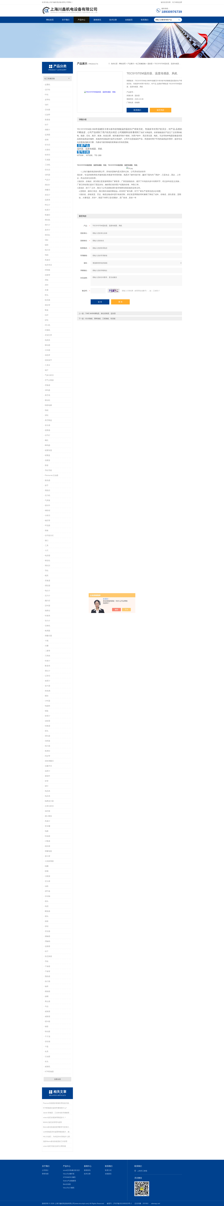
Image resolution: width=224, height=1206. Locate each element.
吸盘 (46, 310)
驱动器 (47, 345)
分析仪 (47, 515)
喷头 (46, 295)
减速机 (47, 1066)
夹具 (46, 1051)
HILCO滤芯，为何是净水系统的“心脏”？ (57, 1136)
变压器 (47, 931)
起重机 (47, 85)
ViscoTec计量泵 (68, 1188)
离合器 (47, 1001)
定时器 (47, 606)
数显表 (47, 666)
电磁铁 (47, 706)
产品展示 (131, 64)
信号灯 (47, 435)
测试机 (47, 220)
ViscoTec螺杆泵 (68, 1174)
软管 (46, 781)
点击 (69, 78)
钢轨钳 (47, 510)
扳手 (46, 485)
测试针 (47, 185)
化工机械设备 (49, 78)
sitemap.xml (155, 1203)
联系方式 (108, 1170)
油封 (46, 105)
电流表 (47, 791)
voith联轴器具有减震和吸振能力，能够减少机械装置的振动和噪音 (57, 1132)
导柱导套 (48, 470)
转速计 (47, 661)
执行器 (47, 981)
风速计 (47, 821)
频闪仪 (47, 601)
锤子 (46, 370)
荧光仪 (47, 170)
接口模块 (48, 816)
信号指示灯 (49, 535)
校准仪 (47, 155)
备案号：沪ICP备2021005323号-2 (119, 1203)
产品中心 (81, 20)
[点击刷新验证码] (113, 291)
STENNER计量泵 (69, 1177)
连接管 (47, 275)
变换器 (47, 385)
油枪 (46, 886)
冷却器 (47, 350)
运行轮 (47, 90)
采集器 (47, 581)
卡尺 (46, 550)
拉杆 (46, 315)
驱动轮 (47, 400)
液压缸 (47, 235)
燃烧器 (47, 991)
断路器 (47, 911)
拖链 (46, 410)
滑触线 (47, 941)
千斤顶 (47, 1036)
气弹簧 (47, 500)
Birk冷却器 (67, 1184)
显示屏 (47, 856)
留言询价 (160, 110)
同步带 (47, 756)
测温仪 (47, 490)
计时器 (47, 701)
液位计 (47, 671)
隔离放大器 (49, 801)
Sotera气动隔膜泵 (69, 1181)
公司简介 (45, 1170)
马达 (46, 1006)
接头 (46, 901)
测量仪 (47, 190)
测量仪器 (48, 636)
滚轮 (46, 415)
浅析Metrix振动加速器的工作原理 (55, 1141)
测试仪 (47, 565)
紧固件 (47, 776)
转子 (46, 125)
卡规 (46, 641)
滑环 (46, 285)
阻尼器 (47, 300)
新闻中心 (87, 1166)
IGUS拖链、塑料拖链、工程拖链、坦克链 (100, 318)
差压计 (47, 195)
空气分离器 (49, 380)
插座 (46, 921)
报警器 (47, 430)
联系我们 (144, 20)
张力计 (47, 621)
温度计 (47, 771)
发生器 (47, 425)
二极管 (47, 651)
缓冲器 (47, 1021)
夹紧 (46, 290)
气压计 (47, 180)
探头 (46, 731)
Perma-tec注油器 (51, 475)
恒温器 (47, 836)
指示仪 (47, 250)
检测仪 (47, 751)
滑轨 (46, 280)
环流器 (47, 525)
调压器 (47, 586)
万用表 (47, 656)
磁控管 (47, 520)
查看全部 (57, 1079)
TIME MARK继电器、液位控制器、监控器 (100, 313)
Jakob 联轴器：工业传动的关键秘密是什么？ (57, 1113)
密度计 (47, 716)
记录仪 (47, 676)
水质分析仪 (49, 806)
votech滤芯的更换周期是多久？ (54, 1117)
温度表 (47, 200)
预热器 (47, 976)
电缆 (46, 906)
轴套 (46, 1026)
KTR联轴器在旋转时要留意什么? (55, 1108)
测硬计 (47, 130)
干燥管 (47, 971)
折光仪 (47, 145)
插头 (46, 916)
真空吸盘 (48, 420)
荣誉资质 (45, 1174)
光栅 (46, 646)
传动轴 (47, 896)
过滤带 (47, 115)
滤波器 (47, 721)
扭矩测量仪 (49, 761)
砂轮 (46, 320)
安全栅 (47, 826)
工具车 (47, 365)
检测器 (47, 631)
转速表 (47, 616)
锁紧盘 (47, 455)
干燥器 (47, 966)
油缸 (46, 240)
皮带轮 (47, 100)
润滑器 (47, 741)
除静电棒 (48, 405)
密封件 (47, 505)
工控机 (47, 165)
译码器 (47, 390)
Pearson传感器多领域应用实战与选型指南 (57, 1103)
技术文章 (113, 20)
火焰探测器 (49, 861)
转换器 (47, 726)
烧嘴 (46, 996)
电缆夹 (47, 340)
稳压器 (47, 846)
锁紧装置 (48, 450)
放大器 (47, 686)
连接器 (47, 946)
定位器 (47, 881)
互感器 (47, 160)
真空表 (47, 395)
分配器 (47, 876)
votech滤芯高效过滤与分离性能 (54, 1146)
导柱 (46, 570)
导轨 (46, 961)
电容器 (47, 555)
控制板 (47, 270)
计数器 (47, 841)
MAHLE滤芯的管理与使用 (52, 1122)
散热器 (47, 480)
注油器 (47, 1056)
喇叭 (46, 440)
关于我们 (65, 20)
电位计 (47, 591)
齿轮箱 (47, 1041)
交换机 (47, 626)
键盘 (46, 711)
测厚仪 (47, 611)
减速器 (47, 1011)
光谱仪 (47, 150)
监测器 (47, 135)
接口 (46, 540)
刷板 (46, 530)
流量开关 (48, 766)
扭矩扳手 (48, 360)
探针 (46, 786)
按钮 (46, 926)
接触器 (47, 936)
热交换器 (48, 956)
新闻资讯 (97, 20)
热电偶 (47, 691)
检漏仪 (47, 215)
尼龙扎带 (48, 335)
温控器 (47, 811)
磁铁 (46, 245)
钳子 (46, 951)
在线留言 (129, 20)
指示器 (47, 746)
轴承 (46, 986)
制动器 (47, 1031)
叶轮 (46, 95)
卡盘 (46, 1046)
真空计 (47, 230)
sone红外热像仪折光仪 (71, 1170)
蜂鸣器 (47, 445)
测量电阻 (48, 851)
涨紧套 (47, 460)
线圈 (46, 866)
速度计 (47, 681)
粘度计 (47, 210)
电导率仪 (48, 265)
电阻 (46, 255)
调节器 (47, 891)
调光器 (47, 736)
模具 (46, 575)
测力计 (47, 225)
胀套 (46, 465)
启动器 (47, 110)
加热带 (47, 355)
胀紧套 (47, 120)
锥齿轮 (47, 560)
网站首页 (50, 20)
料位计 (47, 205)
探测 (46, 140)
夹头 (46, 1061)
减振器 (47, 1016)
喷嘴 (46, 871)
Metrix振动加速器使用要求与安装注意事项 (57, 1127)
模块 (46, 696)
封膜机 (47, 330)
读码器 (47, 175)
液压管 (47, 305)
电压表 (47, 796)
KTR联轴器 (49, 1071)
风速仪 (47, 260)
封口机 (47, 325)
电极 (46, 831)
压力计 (47, 596)
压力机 (47, 495)
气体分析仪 (49, 375)
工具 (46, 545)
